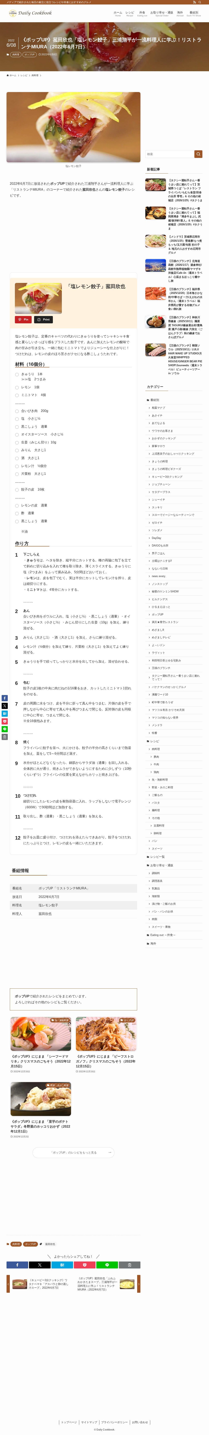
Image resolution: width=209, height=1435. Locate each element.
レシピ (154, 741)
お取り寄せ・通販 (161, 865)
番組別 (154, 400)
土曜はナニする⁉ (162, 561)
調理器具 (157, 881)
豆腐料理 (159, 825)
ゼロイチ (157, 522)
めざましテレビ (161, 637)
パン (154, 841)
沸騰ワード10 (160, 694)
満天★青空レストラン (165, 622)
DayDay (156, 538)
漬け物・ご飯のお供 (164, 903)
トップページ (69, 1422)
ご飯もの (157, 795)
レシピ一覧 (157, 856)
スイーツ (157, 848)
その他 (156, 818)
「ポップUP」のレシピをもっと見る (73, 1152)
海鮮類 (156, 896)
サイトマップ (89, 1422)
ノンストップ (160, 584)
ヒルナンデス (160, 599)
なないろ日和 (160, 568)
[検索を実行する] (198, 154)
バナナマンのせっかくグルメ (169, 687)
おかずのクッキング (164, 438)
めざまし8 (158, 630)
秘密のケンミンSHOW (165, 591)
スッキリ (157, 507)
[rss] (194, 2)
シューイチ (158, 499)
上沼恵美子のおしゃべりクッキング (173, 453)
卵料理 (158, 833)
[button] (17, 1264)
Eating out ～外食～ (163, 935)
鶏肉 (156, 772)
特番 (154, 733)
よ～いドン (158, 645)
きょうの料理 (160, 461)
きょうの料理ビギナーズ (166, 469)
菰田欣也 (50, 1244)
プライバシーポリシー (114, 1422)
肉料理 (15, 54)
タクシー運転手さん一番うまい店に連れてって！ (176, 677)
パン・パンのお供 (162, 911)
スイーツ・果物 (161, 927)
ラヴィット (158, 652)
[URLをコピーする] (129, 1264)
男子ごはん (158, 553)
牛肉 (156, 764)
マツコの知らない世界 (165, 717)
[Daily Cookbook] (31, 13)
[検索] (199, 2)
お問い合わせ (140, 1422)
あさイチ (157, 415)
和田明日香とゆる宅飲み (166, 660)
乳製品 (156, 888)
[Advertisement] (73, 233)
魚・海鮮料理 (160, 779)
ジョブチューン (161, 484)
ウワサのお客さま (162, 430)
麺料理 (156, 810)
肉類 (154, 919)
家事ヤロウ (158, 446)
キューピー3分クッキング (167, 476)
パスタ (156, 802)
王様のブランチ (161, 668)
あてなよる (158, 423)
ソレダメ (157, 530)
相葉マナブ (158, 407)
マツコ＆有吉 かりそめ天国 (168, 710)
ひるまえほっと (161, 606)
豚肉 (156, 756)
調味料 (156, 873)
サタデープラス (161, 492)
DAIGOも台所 (160, 545)
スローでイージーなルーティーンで (173, 515)
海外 (153, 943)
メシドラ (157, 725)
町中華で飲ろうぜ (162, 702)
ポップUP (29, 54)
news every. (159, 576)
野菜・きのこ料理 (162, 787)
